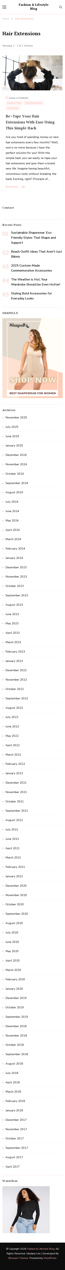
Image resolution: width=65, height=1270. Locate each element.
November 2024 (16, 464)
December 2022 (16, 670)
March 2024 (13, 539)
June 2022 (12, 726)
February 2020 (15, 979)
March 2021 (13, 857)
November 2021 (16, 792)
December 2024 (16, 455)
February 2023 (15, 651)
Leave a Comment (18, 98)
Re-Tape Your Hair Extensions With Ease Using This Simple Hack (30, 122)
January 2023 (14, 661)
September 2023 (17, 595)
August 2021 (14, 820)
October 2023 (15, 586)
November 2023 (16, 576)
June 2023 (12, 614)
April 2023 (13, 633)
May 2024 (12, 520)
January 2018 (14, 1110)
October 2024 (15, 474)
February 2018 (15, 1101)
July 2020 (12, 932)
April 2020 (13, 960)
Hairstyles (12, 108)
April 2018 (13, 1082)
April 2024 (13, 530)
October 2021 (15, 801)
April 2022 (13, 745)
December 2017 (16, 1120)
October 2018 (15, 1045)
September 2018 (17, 1054)
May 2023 (12, 623)
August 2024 (14, 492)
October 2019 (15, 1007)
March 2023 (13, 642)
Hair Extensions (33, 102)
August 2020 (14, 923)
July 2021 (12, 829)
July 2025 (12, 427)
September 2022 (17, 698)
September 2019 (17, 1017)
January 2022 (14, 773)
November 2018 (16, 1035)
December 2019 (16, 998)
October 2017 (15, 1138)
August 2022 (14, 708)
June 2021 (12, 839)
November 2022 (16, 680)
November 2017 (16, 1129)
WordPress (50, 1258)
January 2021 (14, 876)
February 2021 (15, 867)
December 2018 (16, 1026)
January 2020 (14, 989)
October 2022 (15, 689)
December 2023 (16, 567)
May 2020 (12, 951)
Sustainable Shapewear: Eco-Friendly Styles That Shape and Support (33, 238)
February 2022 (15, 764)
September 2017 (17, 1148)
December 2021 (16, 783)
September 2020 (17, 914)
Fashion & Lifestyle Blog (34, 7)
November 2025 (16, 417)
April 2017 (13, 1167)
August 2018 (14, 1063)
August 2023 (14, 605)
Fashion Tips (14, 102)
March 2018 (13, 1092)
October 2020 (15, 904)
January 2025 (14, 445)
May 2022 (12, 736)
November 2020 (16, 895)
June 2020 (12, 942)
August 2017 (14, 1157)
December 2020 (16, 886)
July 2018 (12, 1073)
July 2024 (12, 502)
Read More (12, 187)
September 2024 (17, 483)
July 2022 (12, 717)
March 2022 (13, 755)
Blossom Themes (18, 1258)
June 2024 (12, 511)
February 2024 (15, 548)
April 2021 (13, 848)
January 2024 (14, 558)
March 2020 (13, 970)
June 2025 (12, 436)
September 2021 (17, 811)
